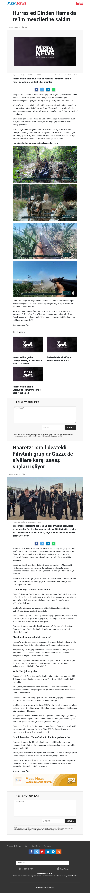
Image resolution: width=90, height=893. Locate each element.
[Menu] (82, 3)
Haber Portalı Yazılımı (46, 887)
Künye (18, 846)
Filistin (24, 474)
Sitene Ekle (47, 846)
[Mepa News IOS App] (64, 868)
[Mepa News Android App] (26, 868)
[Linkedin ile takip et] (47, 851)
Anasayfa (10, 846)
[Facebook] (36, 89)
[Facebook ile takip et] (31, 851)
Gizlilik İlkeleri (36, 846)
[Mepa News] (17, 3)
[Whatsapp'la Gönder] (53, 89)
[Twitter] (42, 89)
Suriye (24, 27)
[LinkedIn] (48, 89)
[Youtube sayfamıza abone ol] (42, 851)
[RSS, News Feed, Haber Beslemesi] (58, 851)
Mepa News (13, 27)
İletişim (26, 846)
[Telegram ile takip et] (53, 851)
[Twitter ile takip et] (37, 851)
